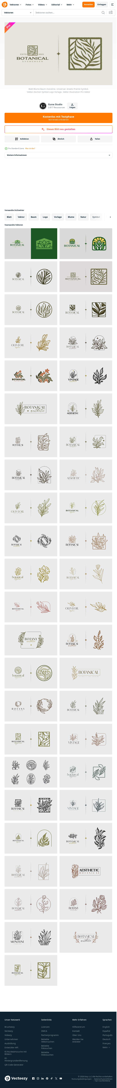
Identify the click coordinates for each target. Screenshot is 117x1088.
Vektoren (14, 4)
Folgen (72, 107)
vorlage (58, 215)
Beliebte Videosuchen (47, 1052)
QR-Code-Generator (14, 1063)
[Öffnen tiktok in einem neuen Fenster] (52, 1077)
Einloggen (101, 4)
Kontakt (76, 1029)
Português (105, 1033)
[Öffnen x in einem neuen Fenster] (56, 1077)
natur (83, 215)
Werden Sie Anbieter (77, 1039)
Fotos (28, 4)
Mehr (69, 4)
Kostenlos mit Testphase (58, 118)
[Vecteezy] (4, 4)
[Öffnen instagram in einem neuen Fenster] (38, 1077)
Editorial (56, 4)
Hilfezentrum (78, 1025)
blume (71, 215)
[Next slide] (105, 215)
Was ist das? (30, 148)
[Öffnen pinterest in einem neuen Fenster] (47, 1077)
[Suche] (103, 12)
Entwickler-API (11, 1046)
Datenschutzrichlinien (101, 1077)
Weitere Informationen (17, 154)
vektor (21, 215)
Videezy (8, 1033)
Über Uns (76, 1033)
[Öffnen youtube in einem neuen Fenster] (61, 1077)
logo (45, 215)
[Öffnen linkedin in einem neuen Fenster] (42, 1077)
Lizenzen (45, 1025)
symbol (96, 215)
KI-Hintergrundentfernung (16, 1058)
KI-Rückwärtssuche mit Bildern (16, 1051)
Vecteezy (9, 1029)
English (104, 1025)
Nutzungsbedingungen (79, 1077)
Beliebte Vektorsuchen (47, 1039)
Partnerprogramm (50, 1033)
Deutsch (104, 1038)
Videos (41, 4)
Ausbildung (10, 1042)
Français (104, 1042)
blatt (9, 215)
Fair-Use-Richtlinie (100, 1079)
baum (34, 215)
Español (104, 1029)
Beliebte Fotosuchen (46, 1045)
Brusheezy (10, 1025)
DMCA (44, 1029)
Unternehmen (11, 1038)
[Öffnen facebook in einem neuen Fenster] (33, 1077)
